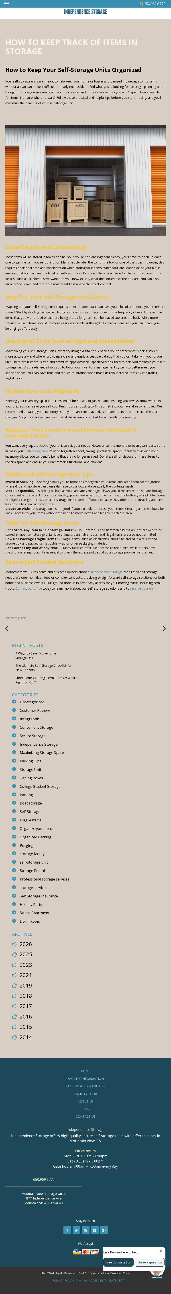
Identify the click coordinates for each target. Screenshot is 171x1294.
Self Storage (30, 811)
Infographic (29, 718)
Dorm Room (30, 921)
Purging (26, 845)
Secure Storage (32, 735)
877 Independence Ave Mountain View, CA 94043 (43, 1200)
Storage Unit (30, 769)
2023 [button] (26, 964)
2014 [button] (26, 1037)
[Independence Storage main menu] (6, 3)
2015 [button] (26, 1026)
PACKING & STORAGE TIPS (85, 1086)
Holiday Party (31, 904)
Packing (26, 794)
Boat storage (31, 803)
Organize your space (37, 828)
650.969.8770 (155, 4)
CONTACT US (86, 1116)
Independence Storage (106, 572)
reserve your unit (142, 588)
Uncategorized (32, 701)
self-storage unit (37, 451)
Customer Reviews (35, 710)
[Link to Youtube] (95, 1230)
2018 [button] (26, 995)
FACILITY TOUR (85, 1094)
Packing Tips (30, 761)
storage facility (32, 853)
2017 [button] (26, 1006)
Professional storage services (44, 879)
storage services (33, 887)
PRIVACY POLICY (63, 1280)
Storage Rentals (33, 870)
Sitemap (81, 1280)
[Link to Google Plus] (104, 1230)
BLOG (85, 1109)
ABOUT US (86, 1101)
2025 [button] (26, 954)
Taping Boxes (31, 778)
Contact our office (29, 588)
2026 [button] (26, 944)
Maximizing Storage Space (42, 752)
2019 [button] (26, 985)
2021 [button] (26, 975)
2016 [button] (26, 1016)
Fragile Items (30, 820)
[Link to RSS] (86, 1230)
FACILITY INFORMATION (85, 1078)
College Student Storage (40, 786)
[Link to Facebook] (67, 1230)
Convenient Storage (36, 727)
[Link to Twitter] (76, 1230)
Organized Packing (35, 837)
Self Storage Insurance (39, 896)
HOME (85, 1071)
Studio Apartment (34, 912)
